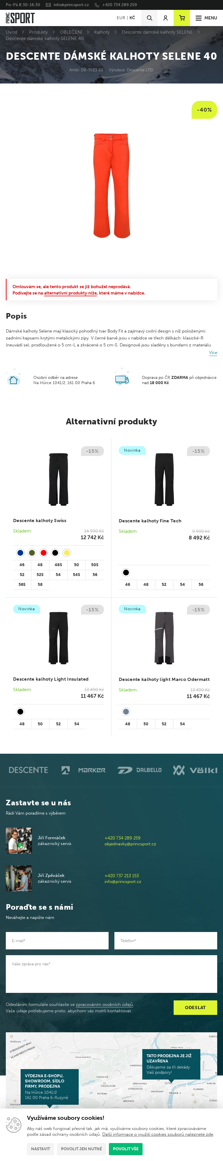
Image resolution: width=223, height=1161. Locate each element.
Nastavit (40, 1149)
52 (22, 574)
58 (40, 584)
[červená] (43, 552)
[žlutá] (66, 552)
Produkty (38, 32)
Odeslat (195, 1007)
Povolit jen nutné (81, 1149)
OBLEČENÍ (71, 32)
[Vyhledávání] (149, 18)
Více (213, 352)
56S (22, 584)
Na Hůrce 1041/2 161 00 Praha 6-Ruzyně (46, 1086)
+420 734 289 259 (119, 4)
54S (76, 574)
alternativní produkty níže (70, 293)
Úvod (11, 32)
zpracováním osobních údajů (104, 1004)
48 (40, 564)
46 (21, 564)
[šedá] (126, 711)
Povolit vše (126, 1149)
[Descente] (28, 770)
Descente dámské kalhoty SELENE (157, 32)
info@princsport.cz (71, 4)
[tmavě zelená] (32, 552)
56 (95, 574)
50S (94, 564)
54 (58, 574)
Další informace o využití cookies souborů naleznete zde (157, 1134)
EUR (121, 17)
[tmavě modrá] (20, 552)
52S (40, 574)
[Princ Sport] (20, 18)
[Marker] (84, 770)
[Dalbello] (139, 770)
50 (76, 564)
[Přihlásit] (165, 18)
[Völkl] (195, 770)
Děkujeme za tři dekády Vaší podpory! (169, 1064)
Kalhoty (102, 32)
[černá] (55, 552)
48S (58, 564)
